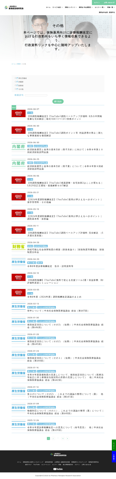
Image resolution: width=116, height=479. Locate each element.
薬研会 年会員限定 (85, 7)
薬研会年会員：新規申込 (107, 12)
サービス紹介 (56, 7)
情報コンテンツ (70, 7)
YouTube (36, 464)
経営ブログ (28, 464)
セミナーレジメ (46, 464)
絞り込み (58, 101)
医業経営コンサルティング (79, 462)
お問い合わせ (114, 456)
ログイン (114, 445)
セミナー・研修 (56, 464)
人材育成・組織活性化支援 (62, 462)
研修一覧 (110, 7)
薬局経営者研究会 (94, 462)
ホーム (48, 7)
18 (63, 438)
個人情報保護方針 (68, 464)
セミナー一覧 (99, 7)
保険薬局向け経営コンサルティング (33, 462)
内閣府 (19, 64)
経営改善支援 (49, 462)
